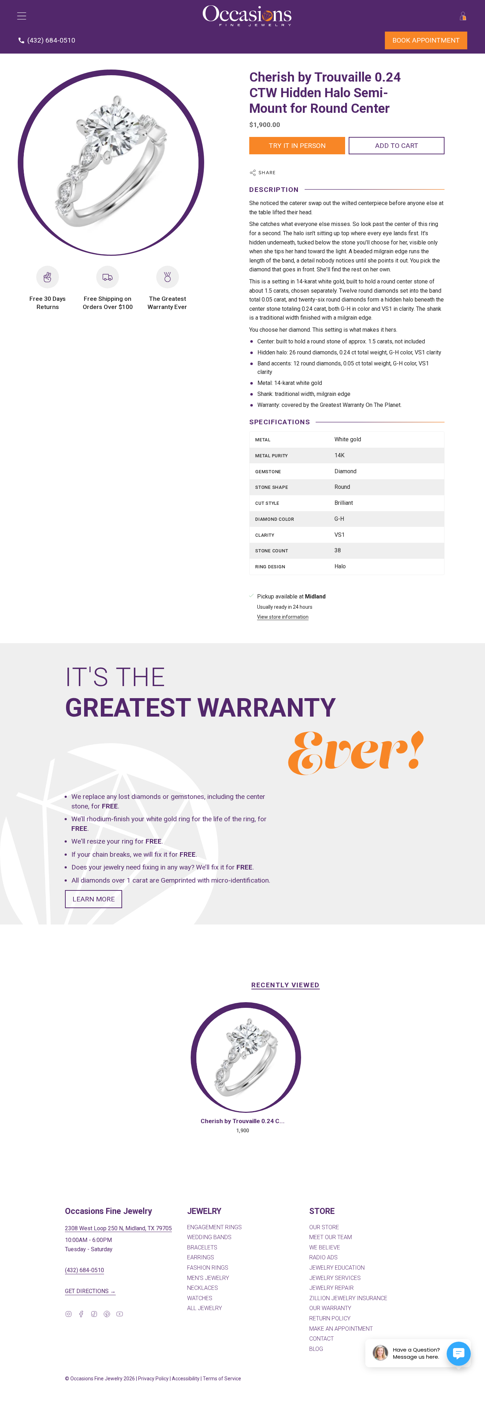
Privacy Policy (153, 1378)
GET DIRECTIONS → (90, 1291)
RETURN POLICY (329, 1318)
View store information (283, 617)
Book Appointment (426, 40)
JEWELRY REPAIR (331, 1288)
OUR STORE (324, 1227)
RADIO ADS (323, 1257)
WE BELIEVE (324, 1247)
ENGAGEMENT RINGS (214, 1227)
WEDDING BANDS (209, 1237)
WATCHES (199, 1298)
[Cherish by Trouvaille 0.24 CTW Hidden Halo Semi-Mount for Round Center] (246, 1060)
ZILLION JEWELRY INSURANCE (348, 1298)
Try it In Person (297, 146)
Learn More (93, 899)
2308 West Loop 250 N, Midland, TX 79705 (118, 1228)
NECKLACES (202, 1288)
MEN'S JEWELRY (208, 1278)
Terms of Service (222, 1378)
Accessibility (186, 1378)
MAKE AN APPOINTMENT (341, 1328)
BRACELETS (202, 1247)
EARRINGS (200, 1257)
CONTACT (321, 1338)
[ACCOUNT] (463, 16)
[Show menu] (21, 16)
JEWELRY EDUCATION (337, 1267)
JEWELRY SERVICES (335, 1278)
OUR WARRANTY (330, 1308)
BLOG (316, 1349)
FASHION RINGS (207, 1267)
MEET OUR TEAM (330, 1237)
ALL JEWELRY (204, 1308)
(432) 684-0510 (84, 1270)
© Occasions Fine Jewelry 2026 (100, 1378)
